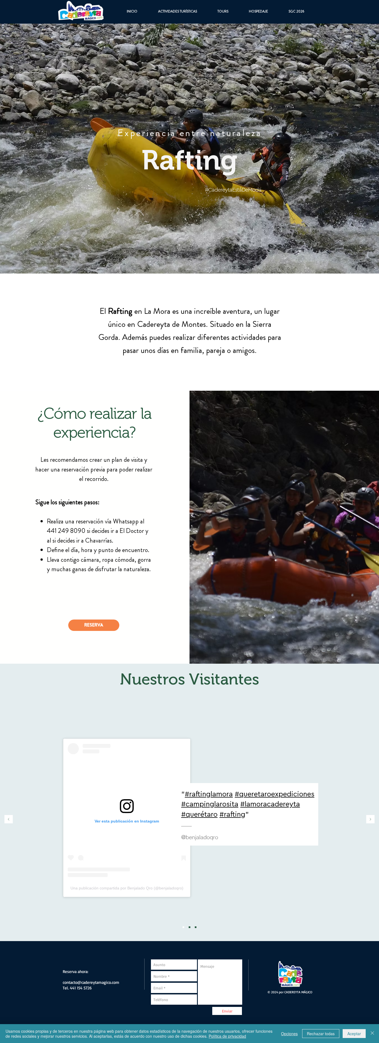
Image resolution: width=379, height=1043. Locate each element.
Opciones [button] (289, 1033)
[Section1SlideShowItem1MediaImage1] (183, 927)
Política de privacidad (227, 1036)
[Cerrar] (372, 1034)
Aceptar (354, 1033)
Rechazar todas (321, 1033)
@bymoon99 (159, 808)
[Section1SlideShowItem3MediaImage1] (195, 927)
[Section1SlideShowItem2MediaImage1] (189, 927)
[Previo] (8, 819)
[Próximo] (370, 819)
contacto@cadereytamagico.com (91, 982)
